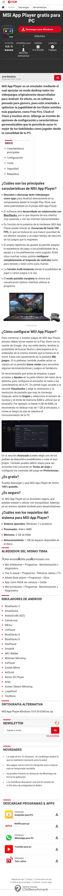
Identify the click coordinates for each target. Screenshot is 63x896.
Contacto (36, 882)
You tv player (12, 573)
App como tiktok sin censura (21, 582)
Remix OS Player (14, 677)
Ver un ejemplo (52, 736)
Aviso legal (47, 882)
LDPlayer (10, 629)
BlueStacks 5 (12, 606)
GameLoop (11, 620)
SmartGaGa (11, 610)
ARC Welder (11, 653)
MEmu (8, 625)
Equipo (29, 879)
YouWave (10, 696)
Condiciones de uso (43, 879)
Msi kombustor (13, 586)
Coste (10, 163)
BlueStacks (10, 215)
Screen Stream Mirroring (18, 686)
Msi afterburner (13, 564)
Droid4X (9, 648)
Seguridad (13, 168)
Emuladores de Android (22, 599)
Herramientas (40, 7)
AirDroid (9, 672)
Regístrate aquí (18, 879)
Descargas (23, 7)
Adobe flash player (15, 577)
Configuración (15, 157)
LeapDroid (11, 691)
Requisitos (13, 174)
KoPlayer (10, 663)
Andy (8, 681)
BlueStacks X (12, 634)
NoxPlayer (10, 644)
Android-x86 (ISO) (15, 615)
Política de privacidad (20, 882)
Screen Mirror (12, 667)
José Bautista (9, 76)
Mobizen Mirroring (15, 658)
